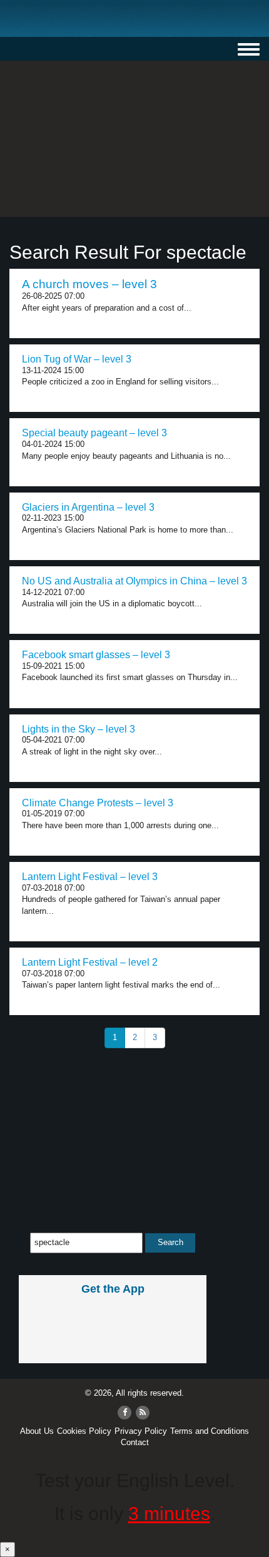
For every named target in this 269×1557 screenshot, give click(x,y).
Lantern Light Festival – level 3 (90, 876)
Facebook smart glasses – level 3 (96, 654)
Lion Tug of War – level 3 (76, 359)
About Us (37, 1431)
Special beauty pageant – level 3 (94, 433)
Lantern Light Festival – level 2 (90, 962)
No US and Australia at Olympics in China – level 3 (134, 581)
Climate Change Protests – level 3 (97, 803)
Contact (135, 1442)
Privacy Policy (140, 1431)
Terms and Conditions (209, 1431)
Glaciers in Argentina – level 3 (88, 507)
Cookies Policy (84, 1431)
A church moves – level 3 (89, 284)
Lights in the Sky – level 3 (78, 729)
